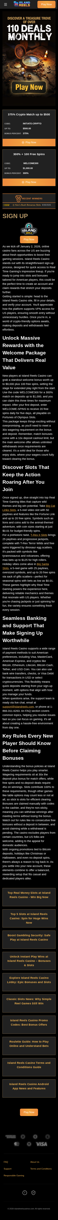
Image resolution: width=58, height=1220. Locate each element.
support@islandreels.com (18, 706)
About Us (34, 1162)
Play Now (46, 4)
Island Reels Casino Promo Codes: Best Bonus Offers (29, 1022)
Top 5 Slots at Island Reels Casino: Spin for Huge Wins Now (29, 918)
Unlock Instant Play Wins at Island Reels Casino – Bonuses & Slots (29, 961)
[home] (23, 6)
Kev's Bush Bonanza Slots (22, 205)
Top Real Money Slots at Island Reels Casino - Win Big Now (29, 895)
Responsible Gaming (14, 1175)
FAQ (6, 1162)
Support (7, 1168)
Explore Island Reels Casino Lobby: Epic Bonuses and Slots (29, 980)
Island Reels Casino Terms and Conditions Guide (28, 1065)
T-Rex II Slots (38, 535)
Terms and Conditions (41, 1168)
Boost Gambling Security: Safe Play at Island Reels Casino (29, 937)
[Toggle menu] (5, 4)
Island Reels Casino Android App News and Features (29, 1086)
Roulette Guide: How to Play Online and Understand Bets (29, 1043)
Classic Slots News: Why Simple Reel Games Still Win (29, 1001)
